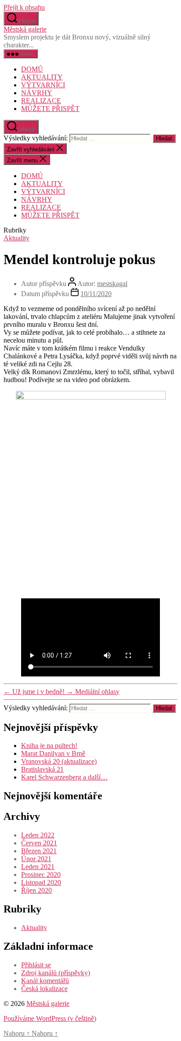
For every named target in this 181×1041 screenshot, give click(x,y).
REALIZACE (41, 100)
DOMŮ (32, 69)
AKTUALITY (42, 77)
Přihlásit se (36, 965)
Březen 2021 (39, 851)
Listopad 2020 (41, 882)
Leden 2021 (37, 866)
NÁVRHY (36, 93)
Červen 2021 (39, 843)
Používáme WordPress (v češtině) (50, 1018)
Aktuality (16, 238)
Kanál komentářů (45, 980)
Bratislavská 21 (42, 769)
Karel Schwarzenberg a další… (64, 777)
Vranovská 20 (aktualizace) (59, 761)
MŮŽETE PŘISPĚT (50, 108)
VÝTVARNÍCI (43, 85)
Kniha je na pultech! (49, 745)
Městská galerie (25, 29)
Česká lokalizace (44, 988)
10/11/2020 (96, 293)
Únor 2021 (36, 858)
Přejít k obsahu (24, 7)
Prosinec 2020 (41, 874)
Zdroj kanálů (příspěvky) (55, 973)
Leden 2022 (37, 835)
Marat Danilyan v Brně (53, 753)
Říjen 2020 (36, 890)
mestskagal (112, 283)
